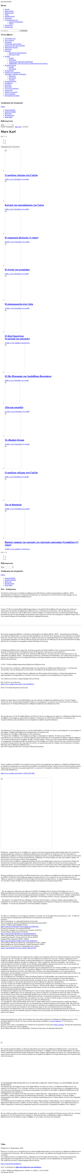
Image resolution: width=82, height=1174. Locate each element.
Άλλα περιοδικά (10, 94)
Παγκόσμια (12, 60)
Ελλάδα (11, 58)
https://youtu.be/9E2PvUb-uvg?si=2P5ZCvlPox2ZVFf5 (18, 948)
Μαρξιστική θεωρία (11, 47)
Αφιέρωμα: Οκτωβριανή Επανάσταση (21, 62)
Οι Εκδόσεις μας (10, 38)
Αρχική (7, 9)
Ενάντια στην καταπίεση (15, 73)
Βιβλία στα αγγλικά (11, 92)
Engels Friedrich (10, 110)
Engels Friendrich (10, 112)
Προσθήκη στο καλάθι (21, 179)
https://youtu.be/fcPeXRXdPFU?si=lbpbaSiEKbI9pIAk (18, 934)
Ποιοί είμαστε (9, 11)
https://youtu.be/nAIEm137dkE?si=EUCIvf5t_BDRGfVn (19, 941)
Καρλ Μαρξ (8, 117)
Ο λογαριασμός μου (11, 20)
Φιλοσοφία (8, 87)
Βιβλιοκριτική (9, 13)
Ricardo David (9, 115)
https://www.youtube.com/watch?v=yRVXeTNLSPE (18, 773)
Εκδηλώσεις (9, 25)
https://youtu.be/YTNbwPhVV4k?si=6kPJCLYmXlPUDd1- (20, 926)
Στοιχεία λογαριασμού (16, 22)
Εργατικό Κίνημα (10, 65)
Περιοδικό (13, 43)
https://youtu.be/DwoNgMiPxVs (11, 1164)
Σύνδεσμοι (8, 18)
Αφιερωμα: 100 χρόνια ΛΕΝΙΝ (15, 45)
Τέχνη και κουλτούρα (11, 88)
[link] (56, 1021)
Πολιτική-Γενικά (14, 54)
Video (7, 14)
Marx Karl (8, 113)
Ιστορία (7, 56)
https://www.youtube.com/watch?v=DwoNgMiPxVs (17, 684)
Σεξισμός (12, 79)
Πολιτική (8, 51)
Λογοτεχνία (8, 90)
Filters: (3, 106)
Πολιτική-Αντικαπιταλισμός (17, 53)
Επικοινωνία (9, 27)
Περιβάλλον (9, 83)
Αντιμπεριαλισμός (10, 81)
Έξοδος (11, 23)
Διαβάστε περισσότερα (22, 343)
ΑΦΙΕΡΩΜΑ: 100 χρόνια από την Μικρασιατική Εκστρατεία (28, 63)
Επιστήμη (8, 85)
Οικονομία (8, 49)
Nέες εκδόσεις (9, 40)
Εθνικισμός (12, 78)
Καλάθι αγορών (10, 16)
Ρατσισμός (12, 76)
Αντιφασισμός (9, 70)
